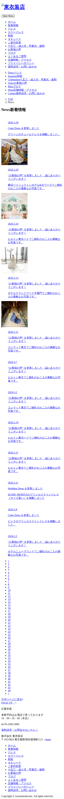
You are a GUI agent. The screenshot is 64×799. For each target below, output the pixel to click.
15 (9, 605)
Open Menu (8, 16)
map (48, 739)
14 (9, 602)
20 (9, 619)
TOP (10, 99)
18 (9, 613)
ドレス (12, 28)
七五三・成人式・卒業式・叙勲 (26, 46)
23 (9, 628)
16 (9, 608)
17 (9, 611)
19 (9, 616)
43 (9, 687)
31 (9, 652)
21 (9, 622)
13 (9, 599)
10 (9, 590)
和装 (10, 35)
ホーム (12, 21)
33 (9, 658)
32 (9, 655)
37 (9, 670)
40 (9, 678)
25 (9, 634)
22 (9, 625)
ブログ (12, 52)
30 (9, 649)
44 (9, 690)
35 (9, 664)
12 (9, 596)
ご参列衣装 (14, 42)
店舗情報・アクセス (20, 59)
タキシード (14, 39)
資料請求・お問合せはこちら (19, 730)
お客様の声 (14, 49)
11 (9, 593)
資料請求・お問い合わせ (22, 66)
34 (9, 661)
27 (9, 640)
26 (9, 637)
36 (9, 667)
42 (9, 684)
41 (9, 681)
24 (9, 631)
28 (9, 643)
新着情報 (13, 25)
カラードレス (16, 32)
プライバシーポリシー (21, 63)
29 (9, 646)
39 (9, 675)
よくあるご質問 (17, 56)
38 (9, 672)
